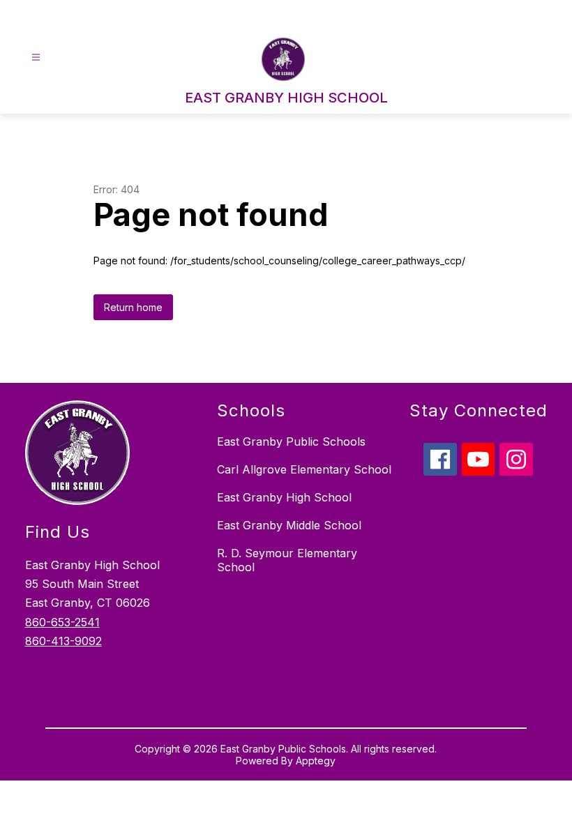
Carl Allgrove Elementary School (304, 469)
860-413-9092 (63, 641)
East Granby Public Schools (291, 441)
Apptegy (316, 761)
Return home (133, 307)
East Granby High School (284, 497)
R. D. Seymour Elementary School (287, 560)
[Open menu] (36, 58)
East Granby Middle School (289, 525)
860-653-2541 (62, 622)
